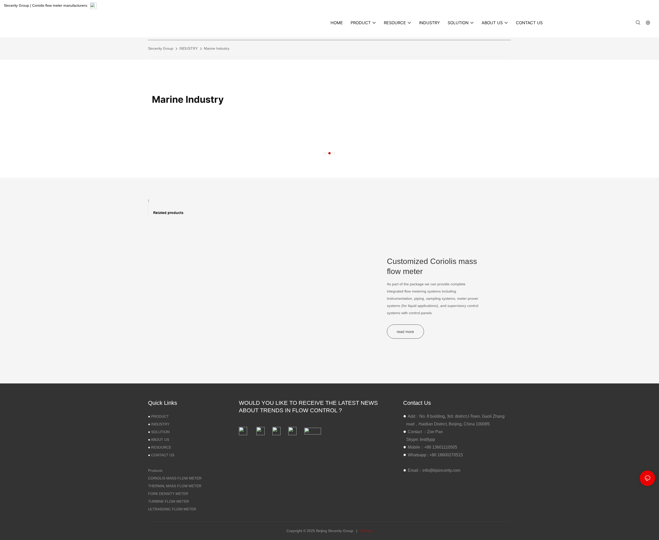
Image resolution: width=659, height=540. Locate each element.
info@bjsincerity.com (441, 470)
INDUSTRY (188, 48)
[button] (325, 153)
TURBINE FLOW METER (168, 501)
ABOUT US (160, 439)
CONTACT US (162, 455)
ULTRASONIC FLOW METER (172, 509)
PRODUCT (160, 416)
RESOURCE (161, 447)
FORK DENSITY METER (168, 493)
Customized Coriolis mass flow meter (432, 266)
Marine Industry (216, 48)
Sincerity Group (160, 48)
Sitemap (365, 531)
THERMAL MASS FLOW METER (174, 486)
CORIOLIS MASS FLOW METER (175, 478)
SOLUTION (160, 432)
